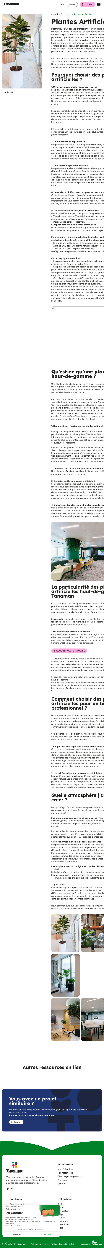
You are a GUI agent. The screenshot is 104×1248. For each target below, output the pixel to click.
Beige (60, 1214)
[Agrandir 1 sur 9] (76, 917)
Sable (60, 1204)
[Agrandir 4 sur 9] (76, 957)
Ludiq (60, 1227)
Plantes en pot (17, 1204)
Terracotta (63, 1210)
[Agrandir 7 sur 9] (76, 1001)
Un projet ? (88, 4)
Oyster (61, 1207)
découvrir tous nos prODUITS (70, 651)
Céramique (63, 1224)
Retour (10, 92)
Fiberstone (63, 1221)
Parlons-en (16, 1122)
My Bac (61, 1217)
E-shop (72, 4)
